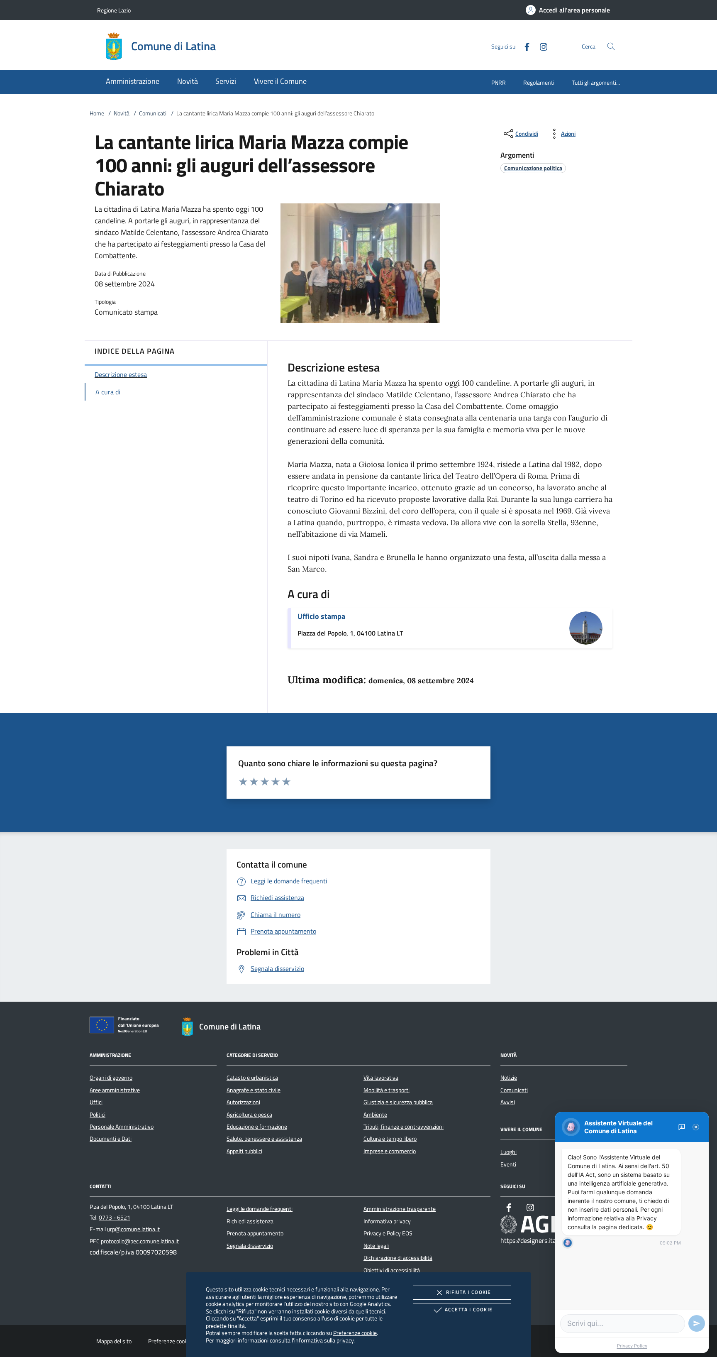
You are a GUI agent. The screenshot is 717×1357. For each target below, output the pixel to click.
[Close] (696, 1127)
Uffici (96, 1102)
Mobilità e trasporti (386, 1090)
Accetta (469, 1309)
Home (97, 113)
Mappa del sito (114, 1341)
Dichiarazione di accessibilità (397, 1257)
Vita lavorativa (380, 1077)
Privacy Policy (632, 1346)
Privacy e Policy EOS (387, 1233)
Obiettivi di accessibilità (391, 1270)
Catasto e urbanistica (252, 1077)
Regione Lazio (114, 10)
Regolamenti (538, 82)
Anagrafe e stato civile (253, 1090)
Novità (121, 113)
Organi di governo (111, 1077)
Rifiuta (468, 1292)
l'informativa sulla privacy (323, 1340)
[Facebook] (523, 45)
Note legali (376, 1245)
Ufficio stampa (321, 616)
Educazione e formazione (257, 1126)
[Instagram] (540, 45)
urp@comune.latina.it (133, 1229)
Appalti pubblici (244, 1151)
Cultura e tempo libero (390, 1138)
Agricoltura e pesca (249, 1114)
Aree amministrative (115, 1090)
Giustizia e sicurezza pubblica (398, 1102)
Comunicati (152, 113)
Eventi (508, 1164)
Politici (97, 1114)
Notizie (508, 1077)
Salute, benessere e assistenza (264, 1138)
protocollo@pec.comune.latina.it (140, 1241)
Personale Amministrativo (122, 1126)
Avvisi (507, 1102)
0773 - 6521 (114, 1217)
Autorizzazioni (243, 1102)
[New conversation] (682, 1127)
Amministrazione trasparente (399, 1208)
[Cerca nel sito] (611, 46)
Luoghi (508, 1152)
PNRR (498, 82)
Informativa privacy (387, 1221)
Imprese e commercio (389, 1151)
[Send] (696, 1323)
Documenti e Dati (111, 1138)
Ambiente (375, 1114)
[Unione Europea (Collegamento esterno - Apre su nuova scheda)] (126, 1026)
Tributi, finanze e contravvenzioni (403, 1126)
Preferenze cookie (355, 1332)
